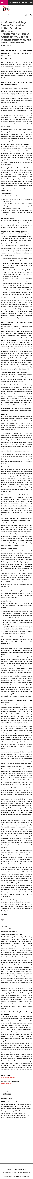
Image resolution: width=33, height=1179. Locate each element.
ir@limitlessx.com (6, 1083)
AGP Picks (4, 2)
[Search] (22, 15)
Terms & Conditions (24, 1173)
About (9, 1169)
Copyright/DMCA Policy (11, 1176)
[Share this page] (30, 14)
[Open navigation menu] (2, 14)
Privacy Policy (24, 1176)
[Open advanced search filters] (26, 15)
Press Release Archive (19, 1169)
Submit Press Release (9, 1173)
